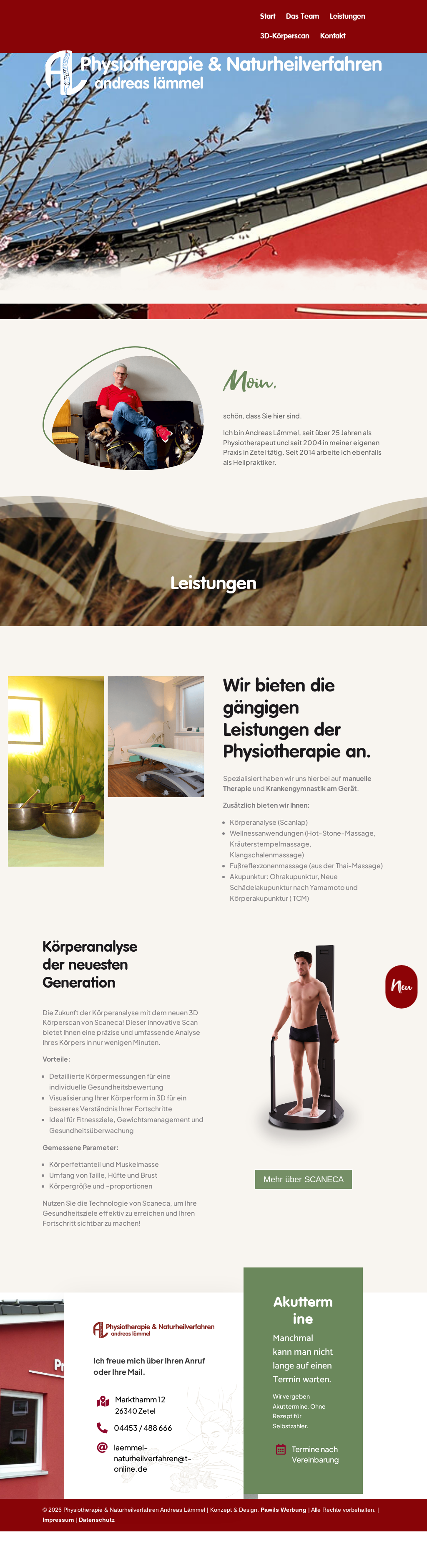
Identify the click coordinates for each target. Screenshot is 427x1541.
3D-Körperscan (284, 36)
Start (267, 17)
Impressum (58, 1519)
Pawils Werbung (283, 1509)
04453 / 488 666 (143, 1427)
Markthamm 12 (140, 1399)
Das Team (302, 17)
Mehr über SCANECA (304, 1179)
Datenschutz (97, 1519)
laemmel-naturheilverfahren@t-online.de (153, 1457)
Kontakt (332, 36)
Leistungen (347, 17)
